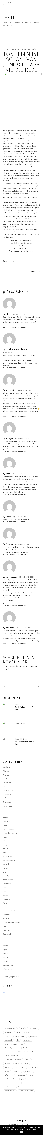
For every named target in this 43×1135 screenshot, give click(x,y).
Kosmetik (6, 864)
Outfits (5, 891)
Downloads (7, 794)
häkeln (18, 1063)
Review (5, 903)
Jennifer (32, 49)
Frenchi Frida (7, 814)
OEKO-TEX (28, 1071)
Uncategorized (8, 965)
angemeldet (14, 666)
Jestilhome (19, 1067)
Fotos (5, 810)
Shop (5, 926)
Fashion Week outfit (29, 1048)
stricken (7, 1083)
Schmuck (6, 918)
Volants (20, 1087)
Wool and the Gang (26, 1091)
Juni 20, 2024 (20, 704)
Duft (4, 798)
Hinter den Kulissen (10, 833)
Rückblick (6, 915)
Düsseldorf (27, 1040)
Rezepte (6, 907)
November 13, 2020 (24, 628)
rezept (31, 1079)
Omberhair (21, 1075)
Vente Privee (9, 1087)
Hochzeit (6, 837)
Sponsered (7, 934)
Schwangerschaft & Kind (11, 922)
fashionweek (7, 806)
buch (6, 1036)
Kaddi (8, 516)
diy (18, 1040)
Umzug (5, 961)
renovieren (6, 899)
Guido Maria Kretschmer (13, 1059)
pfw (22, 1079)
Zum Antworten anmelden (14, 327)
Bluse (28, 1032)
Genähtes (6, 821)
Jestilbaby (8, 1067)
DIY (4, 786)
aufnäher (18, 1032)
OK (21, 1132)
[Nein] (41, 1130)
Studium (5, 942)
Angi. (8, 473)
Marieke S (10, 390)
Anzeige (6, 775)
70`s (22, 1028)
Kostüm (5, 868)
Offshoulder (9, 1075)
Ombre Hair (7, 883)
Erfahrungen (7, 802)
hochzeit (7, 1063)
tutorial (27, 1083)
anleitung (8, 1032)
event (6, 1044)
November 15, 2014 (19, 49)
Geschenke (30, 1052)
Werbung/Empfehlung (11, 977)
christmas (6, 779)
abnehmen (6, 767)
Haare (5, 825)
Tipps (5, 949)
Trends (5, 953)
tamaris (5, 946)
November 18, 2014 (26, 577)
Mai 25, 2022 (20, 723)
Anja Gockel (33, 1028)
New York (17, 1071)
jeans (26, 1063)
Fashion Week (18, 1044)
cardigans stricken (19, 1036)
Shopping (6, 930)
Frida (20, 1052)
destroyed (8, 1040)
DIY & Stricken (8, 790)
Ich (11, 23)
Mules (7, 1071)
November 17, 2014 (20, 517)
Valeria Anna (11, 577)
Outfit (5, 887)
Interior (5, 849)
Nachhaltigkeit (8, 880)
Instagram (6, 845)
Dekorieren (7, 783)
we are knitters (10, 1091)
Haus (28, 1059)
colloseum (33, 1036)
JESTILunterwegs (9, 860)
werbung (6, 973)
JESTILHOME (7, 856)
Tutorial (5, 957)
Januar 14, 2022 (21, 739)
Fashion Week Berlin (11, 1048)
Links (4, 872)
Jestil (4, 852)
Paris (14, 1079)
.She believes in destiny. (16, 349)
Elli (7, 314)
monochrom (32, 1067)
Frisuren (6, 817)
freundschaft (9, 1052)
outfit (6, 1079)
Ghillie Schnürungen (11, 1056)
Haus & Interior (8, 829)
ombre (32, 1075)
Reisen (5, 895)
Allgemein (6, 771)
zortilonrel (10, 627)
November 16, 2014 (18, 314)
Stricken (6, 938)
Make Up (6, 876)
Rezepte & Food (9, 911)
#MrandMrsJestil (10, 1028)
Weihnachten (7, 969)
